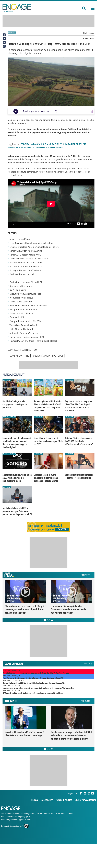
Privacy (59, 800)
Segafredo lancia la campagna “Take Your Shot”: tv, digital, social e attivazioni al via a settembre (78, 406)
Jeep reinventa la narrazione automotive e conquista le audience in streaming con (38, 688)
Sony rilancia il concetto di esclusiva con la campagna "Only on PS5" (48, 441)
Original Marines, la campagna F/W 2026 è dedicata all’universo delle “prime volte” (79, 441)
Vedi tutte (85, 701)
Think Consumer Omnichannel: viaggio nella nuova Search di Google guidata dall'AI (33, 678)
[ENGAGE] (17, 7)
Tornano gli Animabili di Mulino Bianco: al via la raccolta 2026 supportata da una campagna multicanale (48, 406)
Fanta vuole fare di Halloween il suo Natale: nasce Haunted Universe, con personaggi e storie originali (17, 443)
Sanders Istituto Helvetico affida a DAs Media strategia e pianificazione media (17, 477)
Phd (27, 355)
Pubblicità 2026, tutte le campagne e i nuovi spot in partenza (15, 404)
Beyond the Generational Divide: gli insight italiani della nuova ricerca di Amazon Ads (34, 683)
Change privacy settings (85, 800)
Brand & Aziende (9, 417)
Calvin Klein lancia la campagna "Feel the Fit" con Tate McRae (79, 476)
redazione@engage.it (20, 816)
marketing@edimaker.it (21, 819)
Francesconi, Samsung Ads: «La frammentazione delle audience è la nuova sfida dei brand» (68, 609)
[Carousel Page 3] (52, 620)
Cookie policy (47, 800)
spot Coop (57, 355)
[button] (92, 8)
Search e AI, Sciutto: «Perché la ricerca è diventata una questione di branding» (24, 733)
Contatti (68, 800)
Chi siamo (34, 800)
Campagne (12, 32)
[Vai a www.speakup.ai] (92, 111)
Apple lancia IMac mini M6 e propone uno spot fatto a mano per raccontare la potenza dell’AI (17, 511)
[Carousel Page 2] (48, 620)
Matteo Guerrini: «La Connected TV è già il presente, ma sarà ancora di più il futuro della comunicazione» (25, 609)
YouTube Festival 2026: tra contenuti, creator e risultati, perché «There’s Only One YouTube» (36, 673)
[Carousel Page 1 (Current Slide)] (45, 620)
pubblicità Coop (41, 355)
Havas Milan (15, 355)
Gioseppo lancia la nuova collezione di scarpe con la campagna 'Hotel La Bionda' (46, 477)
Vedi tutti (85, 575)
